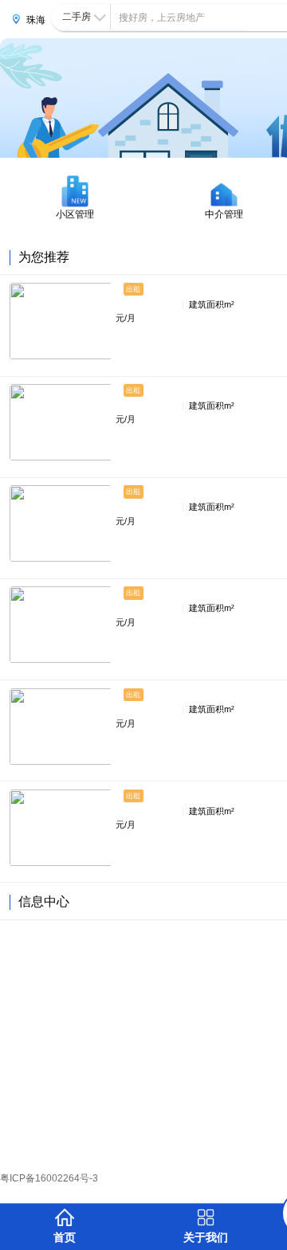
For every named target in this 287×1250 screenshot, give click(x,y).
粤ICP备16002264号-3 (49, 1178)
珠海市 (35, 22)
